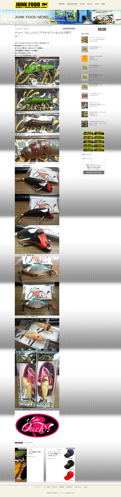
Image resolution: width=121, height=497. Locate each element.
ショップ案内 (46, 487)
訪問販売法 (69, 487)
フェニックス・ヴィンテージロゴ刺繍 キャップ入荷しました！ (54, 453)
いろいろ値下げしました (95, 93)
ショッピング (37, 487)
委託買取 (61, 487)
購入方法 (54, 487)
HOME (85, 487)
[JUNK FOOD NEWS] (21, 452)
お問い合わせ (77, 487)
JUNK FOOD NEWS (69, 28)
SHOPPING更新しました (95, 47)
